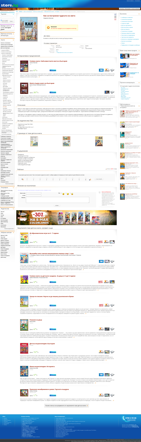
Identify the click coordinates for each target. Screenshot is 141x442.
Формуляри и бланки (6, 170)
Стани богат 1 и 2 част (126, 97)
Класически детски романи (8, 64)
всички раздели (5, 20)
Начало (5, 418)
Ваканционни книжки (7, 56)
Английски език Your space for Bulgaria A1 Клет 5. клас (7, 198)
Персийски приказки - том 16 (61, 422)
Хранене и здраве (5, 153)
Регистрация (6, 423)
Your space (123, 95)
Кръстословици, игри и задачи (8, 114)
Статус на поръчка (7, 422)
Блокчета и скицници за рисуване (130, 39)
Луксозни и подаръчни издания (6, 160)
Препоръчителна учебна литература (6, 132)
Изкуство (3, 156)
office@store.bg (135, 427)
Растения (5, 83)
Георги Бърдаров (5, 249)
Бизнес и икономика (5, 43)
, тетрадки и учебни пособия (30, 429)
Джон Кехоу (3, 257)
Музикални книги (6, 60)
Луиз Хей (3, 237)
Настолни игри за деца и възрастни (29, 419)
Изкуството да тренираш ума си (62, 434)
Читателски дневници (6, 134)
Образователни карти (7, 118)
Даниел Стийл (4, 235)
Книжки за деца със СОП (7, 120)
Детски (25, 425)
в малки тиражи (28, 432)
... (38, 77)
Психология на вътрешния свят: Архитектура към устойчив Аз (68, 423)
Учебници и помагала (127, 17)
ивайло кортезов (124, 89)
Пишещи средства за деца (128, 33)
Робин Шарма (4, 238)
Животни (5, 85)
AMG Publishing (4, 221)
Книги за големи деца (38, 11)
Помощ (5, 424)
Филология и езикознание (7, 139)
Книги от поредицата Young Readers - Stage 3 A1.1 (7, 202)
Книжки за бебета (5, 50)
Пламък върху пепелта (60, 419)
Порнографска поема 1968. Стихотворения (64, 418)
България (5, 108)
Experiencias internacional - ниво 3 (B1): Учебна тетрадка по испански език (70, 421)
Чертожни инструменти (127, 37)
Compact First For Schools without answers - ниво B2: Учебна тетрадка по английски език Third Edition (76, 430)
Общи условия (127, 439)
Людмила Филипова (5, 245)
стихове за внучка (125, 91)
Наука (4, 115)
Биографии (3, 158)
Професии (5, 95)
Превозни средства (7, 88)
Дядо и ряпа (123, 96)
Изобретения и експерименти (6, 90)
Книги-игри (4, 122)
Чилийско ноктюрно (60, 425)
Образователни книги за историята (65, 52)
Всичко (28, 431)
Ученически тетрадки (126, 31)
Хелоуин (4, 128)
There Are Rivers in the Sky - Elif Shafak (7, 191)
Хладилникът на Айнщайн (134, 73)
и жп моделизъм (28, 430)
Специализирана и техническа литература (6, 145)
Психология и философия (7, 149)
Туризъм (3, 165)
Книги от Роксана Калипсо (7, 204)
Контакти (5, 419)
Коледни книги (5, 127)
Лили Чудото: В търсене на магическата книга (65, 426)
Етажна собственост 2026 (61, 428)
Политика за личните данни (136, 439)
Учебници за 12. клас (5, 200)
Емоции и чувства (7, 100)
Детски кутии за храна (127, 27)
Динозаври (5, 86)
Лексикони (4, 58)
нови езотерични (125, 94)
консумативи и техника (28, 421)
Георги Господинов (5, 255)
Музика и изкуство (7, 105)
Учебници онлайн (5, 196)
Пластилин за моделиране (128, 35)
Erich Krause (3, 225)
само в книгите (5, 21)
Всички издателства (9, 228)
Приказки (4, 61)
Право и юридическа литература (6, 147)
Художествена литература (7, 46)
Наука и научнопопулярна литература (7, 142)
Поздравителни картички (7, 174)
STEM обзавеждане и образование (29, 428)
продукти (27, 423)
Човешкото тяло (6, 103)
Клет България (4, 220)
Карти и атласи (4, 164)
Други (2, 178)
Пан (57, 51)
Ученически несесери (127, 21)
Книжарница (6, 9)
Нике (2, 213)
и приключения (27, 433)
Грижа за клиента (130, 0)
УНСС (2, 216)
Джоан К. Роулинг (5, 240)
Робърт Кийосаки (5, 243)
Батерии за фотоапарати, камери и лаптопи (31, 436)
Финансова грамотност (8, 93)
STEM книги (4, 117)
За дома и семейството (6, 154)
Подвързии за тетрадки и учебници (130, 45)
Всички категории (9, 183)
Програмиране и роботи (8, 92)
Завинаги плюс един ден (61, 420)
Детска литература (28, 11)
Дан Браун (3, 247)
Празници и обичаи (7, 110)
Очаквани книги (5, 182)
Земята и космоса (7, 80)
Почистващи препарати (27, 420)
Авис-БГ (2, 211)
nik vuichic (123, 90)
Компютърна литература (7, 44)
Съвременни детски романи (6, 67)
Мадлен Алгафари (5, 242)
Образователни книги (49, 11)
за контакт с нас (132, 424)
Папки (123, 43)
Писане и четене (6, 77)
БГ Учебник (3, 218)
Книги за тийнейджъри (6, 130)
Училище (5, 98)
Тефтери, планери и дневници (5, 176)
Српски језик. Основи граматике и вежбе (64, 429)
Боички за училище (126, 41)
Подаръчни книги (6, 125)
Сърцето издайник (125, 99)
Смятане (5, 78)
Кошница (6, 421)
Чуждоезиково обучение (7, 70)
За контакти (137, 0)
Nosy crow (123, 92)
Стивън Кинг (4, 250)
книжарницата (130, 82)
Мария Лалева (4, 252)
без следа (123, 87)
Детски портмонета (126, 25)
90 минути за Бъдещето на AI (61, 432)
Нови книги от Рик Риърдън (5, 194)
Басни (3, 63)
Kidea (2, 223)
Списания (3, 180)
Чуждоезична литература (7, 72)
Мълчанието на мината (60, 435)
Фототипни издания (5, 162)
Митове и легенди (7, 111)
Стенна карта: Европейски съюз (62, 433)
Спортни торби (125, 23)
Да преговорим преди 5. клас (61, 424)
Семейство (5, 97)
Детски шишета (125, 29)
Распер (2, 215)
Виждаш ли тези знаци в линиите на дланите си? (65, 431)
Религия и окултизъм (6, 151)
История (57, 11)
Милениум (3, 226)
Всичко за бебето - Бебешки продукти (30, 426)
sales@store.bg (134, 425)
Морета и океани (6, 81)
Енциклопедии (5, 73)
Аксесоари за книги (5, 172)
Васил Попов (4, 254)
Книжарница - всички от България (30, 418)
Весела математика (59, 436)
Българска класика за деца (8, 68)
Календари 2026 (4, 167)
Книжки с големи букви (7, 55)
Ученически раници (126, 19)
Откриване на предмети (7, 123)
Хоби (2, 169)
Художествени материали (27, 422)
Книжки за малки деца (6, 52)
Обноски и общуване (7, 102)
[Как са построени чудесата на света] (29, 29)
